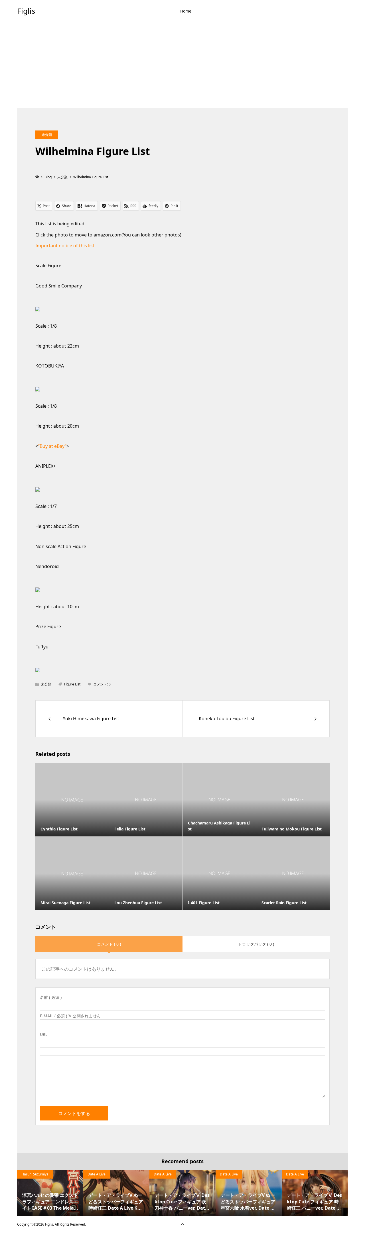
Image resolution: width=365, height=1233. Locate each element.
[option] (50, 1193)
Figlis (26, 11)
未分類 (47, 134)
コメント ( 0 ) (109, 944)
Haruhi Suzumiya (34, 1174)
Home (185, 11)
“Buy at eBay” (52, 446)
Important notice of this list (64, 245)
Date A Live (97, 1174)
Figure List (72, 684)
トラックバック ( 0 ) (256, 944)
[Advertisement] (182, 65)
